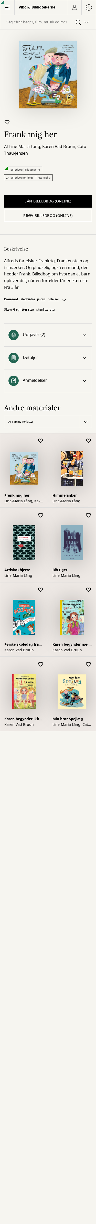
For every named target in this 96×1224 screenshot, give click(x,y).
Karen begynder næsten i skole (70, 645)
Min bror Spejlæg (67, 719)
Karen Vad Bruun (58, 147)
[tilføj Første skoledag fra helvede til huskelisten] (41, 590)
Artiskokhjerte (17, 570)
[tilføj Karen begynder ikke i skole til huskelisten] (41, 664)
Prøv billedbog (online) (47, 215)
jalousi (41, 299)
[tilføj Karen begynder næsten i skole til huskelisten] (89, 590)
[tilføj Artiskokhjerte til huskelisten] (41, 515)
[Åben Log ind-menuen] (74, 7)
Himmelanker (64, 495)
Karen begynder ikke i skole (23, 719)
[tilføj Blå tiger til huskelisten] (89, 515)
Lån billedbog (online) (48, 201)
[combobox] (48, 22)
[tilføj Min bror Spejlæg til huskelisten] (89, 664)
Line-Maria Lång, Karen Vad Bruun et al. (22, 501)
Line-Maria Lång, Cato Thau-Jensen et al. (71, 725)
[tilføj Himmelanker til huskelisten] (89, 441)
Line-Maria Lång (24, 147)
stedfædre (27, 299)
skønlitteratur (46, 309)
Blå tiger (59, 570)
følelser (53, 299)
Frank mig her (16, 495)
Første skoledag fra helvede (21, 645)
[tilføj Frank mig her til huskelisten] (7, 122)
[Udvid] (64, 300)
